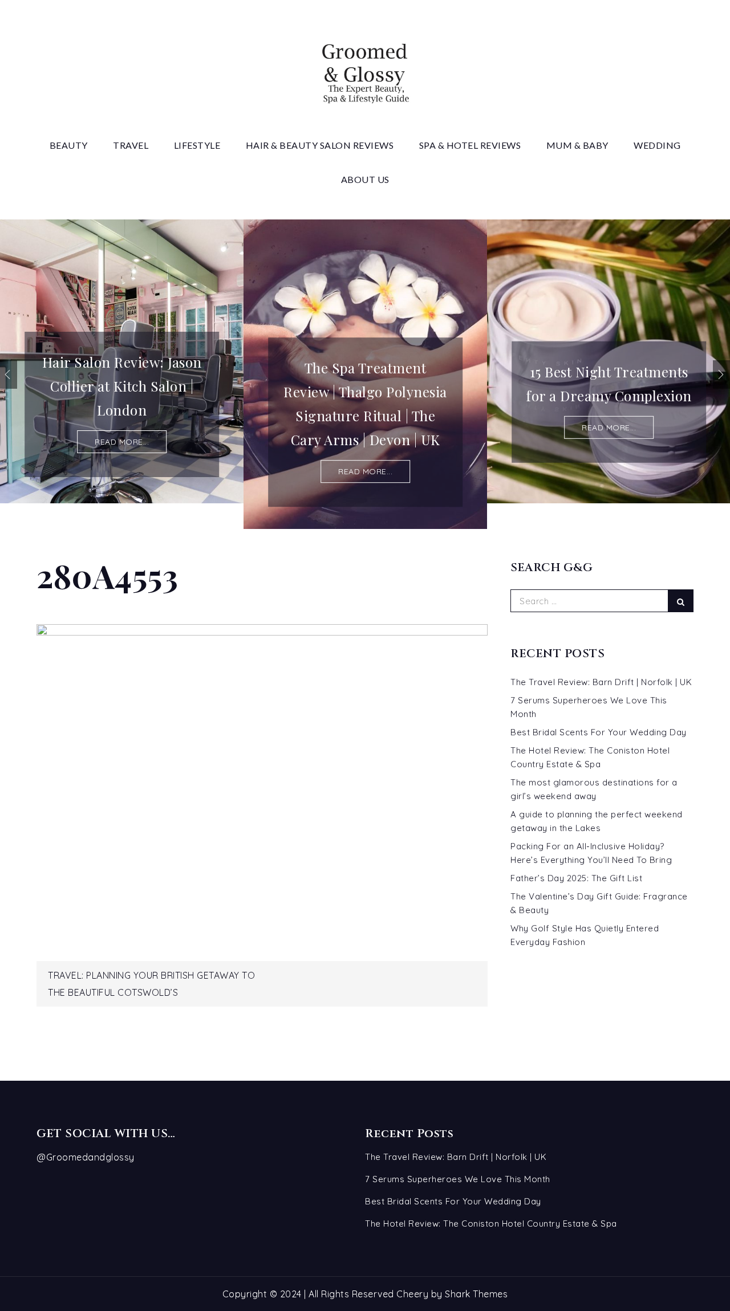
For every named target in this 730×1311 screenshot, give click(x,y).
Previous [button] (8, 374)
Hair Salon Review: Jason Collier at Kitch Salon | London (122, 386)
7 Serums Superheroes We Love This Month (457, 1179)
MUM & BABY (577, 145)
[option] (122, 361)
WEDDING (657, 145)
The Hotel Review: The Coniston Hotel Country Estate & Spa (491, 1223)
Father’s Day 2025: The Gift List (576, 878)
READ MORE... (122, 442)
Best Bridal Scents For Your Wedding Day (598, 732)
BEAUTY (69, 145)
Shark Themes (476, 1294)
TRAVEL (130, 145)
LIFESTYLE (197, 145)
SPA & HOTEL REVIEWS (470, 145)
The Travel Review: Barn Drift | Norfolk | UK (601, 682)
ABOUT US (365, 179)
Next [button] (721, 374)
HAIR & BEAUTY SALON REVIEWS (320, 145)
